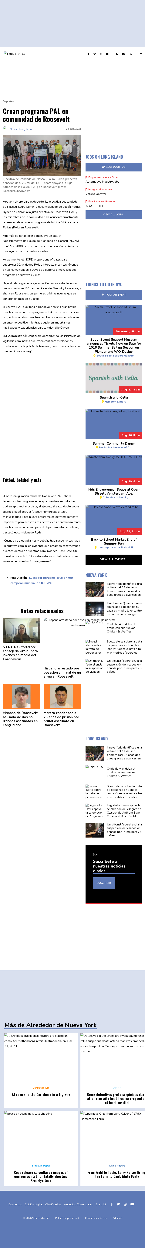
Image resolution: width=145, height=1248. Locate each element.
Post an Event (115, 295)
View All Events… (113, 559)
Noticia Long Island (21, 129)
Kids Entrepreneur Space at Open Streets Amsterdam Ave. (113, 493)
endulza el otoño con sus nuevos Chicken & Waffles (121, 628)
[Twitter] (95, 54)
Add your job (116, 167)
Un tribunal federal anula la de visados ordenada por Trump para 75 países (124, 666)
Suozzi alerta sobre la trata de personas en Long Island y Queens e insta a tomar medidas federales (124, 647)
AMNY (117, 1088)
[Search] (132, 54)
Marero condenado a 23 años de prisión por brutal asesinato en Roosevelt (61, 719)
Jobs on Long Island (104, 157)
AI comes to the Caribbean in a (41, 1094)
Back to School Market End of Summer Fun (114, 543)
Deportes (8, 101)
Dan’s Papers (117, 1165)
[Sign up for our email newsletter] (124, 54)
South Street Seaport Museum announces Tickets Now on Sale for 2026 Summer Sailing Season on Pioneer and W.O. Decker (113, 347)
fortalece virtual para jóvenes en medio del (20, 653)
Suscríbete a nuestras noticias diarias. (109, 866)
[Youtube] (108, 54)
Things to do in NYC (104, 284)
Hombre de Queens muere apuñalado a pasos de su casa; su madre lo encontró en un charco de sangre (124, 608)
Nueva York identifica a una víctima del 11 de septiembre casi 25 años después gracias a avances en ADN (124, 591)
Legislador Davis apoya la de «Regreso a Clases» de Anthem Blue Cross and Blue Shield (124, 810)
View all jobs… (114, 215)
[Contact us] (117, 54)
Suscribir (104, 883)
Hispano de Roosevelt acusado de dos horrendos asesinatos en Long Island (20, 719)
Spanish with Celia (114, 399)
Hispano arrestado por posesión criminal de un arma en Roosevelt (62, 672)
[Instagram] (101, 54)
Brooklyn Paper (41, 1165)
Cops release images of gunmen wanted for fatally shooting (41, 1176)
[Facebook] (89, 54)
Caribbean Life (41, 1088)
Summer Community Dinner (114, 445)
